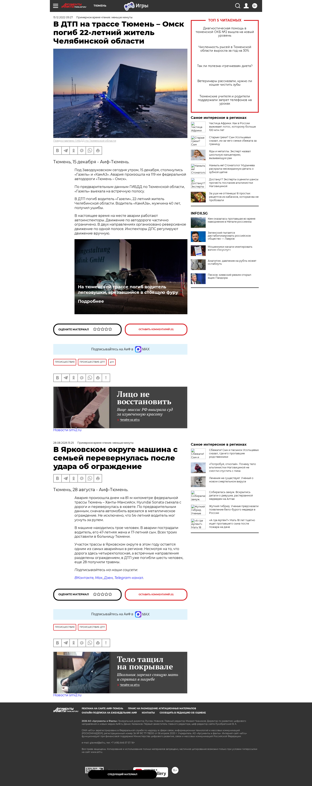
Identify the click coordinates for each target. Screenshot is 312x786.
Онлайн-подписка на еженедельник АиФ (109, 712)
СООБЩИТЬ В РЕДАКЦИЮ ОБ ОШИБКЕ (183, 712)
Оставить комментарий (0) (156, 329)
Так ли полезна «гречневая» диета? (225, 66)
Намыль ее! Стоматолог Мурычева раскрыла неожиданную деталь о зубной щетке (232, 169)
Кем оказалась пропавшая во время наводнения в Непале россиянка (231, 220)
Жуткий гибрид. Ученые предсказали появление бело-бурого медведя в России (234, 510)
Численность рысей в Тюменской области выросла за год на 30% (224, 49)
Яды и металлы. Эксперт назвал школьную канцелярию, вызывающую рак (230, 155)
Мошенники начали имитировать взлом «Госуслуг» (230, 248)
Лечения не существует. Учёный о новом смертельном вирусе (231, 479)
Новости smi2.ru (67, 430)
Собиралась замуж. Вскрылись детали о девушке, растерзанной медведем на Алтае (231, 495)
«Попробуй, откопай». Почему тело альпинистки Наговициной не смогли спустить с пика (232, 467)
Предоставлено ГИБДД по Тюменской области (84, 140)
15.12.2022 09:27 (63, 17)
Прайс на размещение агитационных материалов (162, 708)
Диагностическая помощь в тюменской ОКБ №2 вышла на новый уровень (225, 32)
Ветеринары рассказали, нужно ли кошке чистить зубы (224, 83)
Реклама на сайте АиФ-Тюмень (102, 708)
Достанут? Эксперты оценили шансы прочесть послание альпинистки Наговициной (233, 183)
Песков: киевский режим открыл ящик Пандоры (229, 276)
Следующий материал (122, 774)
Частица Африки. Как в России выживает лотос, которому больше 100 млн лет (232, 127)
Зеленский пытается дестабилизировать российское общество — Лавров (229, 235)
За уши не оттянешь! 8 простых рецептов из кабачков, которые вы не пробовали (234, 197)
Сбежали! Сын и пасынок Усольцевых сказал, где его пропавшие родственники (234, 453)
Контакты (148, 712)
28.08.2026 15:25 (63, 442)
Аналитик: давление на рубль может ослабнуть (232, 262)
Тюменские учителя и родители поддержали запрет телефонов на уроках (225, 100)
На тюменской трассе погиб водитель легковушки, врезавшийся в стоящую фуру (128, 289)
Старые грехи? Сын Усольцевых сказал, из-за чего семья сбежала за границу (233, 141)
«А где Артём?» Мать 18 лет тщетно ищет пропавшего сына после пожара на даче (232, 524)
